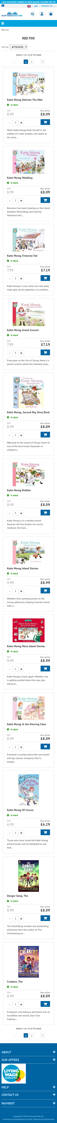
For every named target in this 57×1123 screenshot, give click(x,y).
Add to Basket (45, 122)
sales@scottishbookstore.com (4, 5)
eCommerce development (14, 1119)
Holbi (30, 1119)
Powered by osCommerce (43, 1119)
